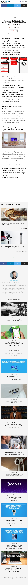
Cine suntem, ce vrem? (6, 577)
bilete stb (21, 353)
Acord (13, 577)
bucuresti (7, 353)
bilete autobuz (14, 355)
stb (17, 353)
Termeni (16, 577)
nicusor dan (12, 353)
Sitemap (21, 577)
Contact (13, 578)
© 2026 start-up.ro (14, 582)
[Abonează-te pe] (13, 31)
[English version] (20, 1)
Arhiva (25, 577)
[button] (22, 1)
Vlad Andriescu (15, 27)
